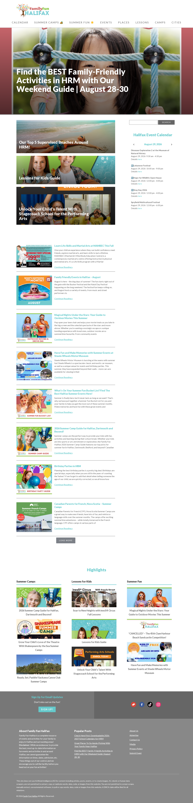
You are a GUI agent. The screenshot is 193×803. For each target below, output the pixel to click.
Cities (176, 22)
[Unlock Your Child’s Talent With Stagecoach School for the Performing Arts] (94, 665)
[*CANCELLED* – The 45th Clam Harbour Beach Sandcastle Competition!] (149, 624)
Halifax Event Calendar (152, 135)
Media (132, 744)
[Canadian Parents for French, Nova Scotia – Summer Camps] (34, 517)
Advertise (134, 735)
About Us (134, 730)
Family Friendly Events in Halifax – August (77, 277)
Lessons (142, 22)
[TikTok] (150, 704)
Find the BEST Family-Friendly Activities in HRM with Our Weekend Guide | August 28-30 (93, 753)
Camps (160, 22)
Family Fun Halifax (30, 796)
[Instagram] (158, 704)
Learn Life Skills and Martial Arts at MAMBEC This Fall (84, 245)
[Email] (133, 704)
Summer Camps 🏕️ (48, 22)
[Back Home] (45, 10)
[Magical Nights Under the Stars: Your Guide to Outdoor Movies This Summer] (34, 328)
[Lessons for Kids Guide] (94, 638)
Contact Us (135, 739)
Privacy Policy (136, 748)
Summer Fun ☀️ (81, 22)
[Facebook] (141, 704)
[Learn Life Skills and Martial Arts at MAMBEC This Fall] (34, 255)
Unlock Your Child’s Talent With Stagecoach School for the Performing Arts (94, 673)
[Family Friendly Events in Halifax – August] (34, 290)
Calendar (20, 22)
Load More (65, 540)
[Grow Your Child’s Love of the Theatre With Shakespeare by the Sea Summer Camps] (38, 638)
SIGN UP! (47, 709)
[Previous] (134, 145)
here (140, 159)
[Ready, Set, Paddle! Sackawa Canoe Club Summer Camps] (38, 673)
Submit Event (136, 753)
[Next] (172, 145)
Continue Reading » (63, 267)
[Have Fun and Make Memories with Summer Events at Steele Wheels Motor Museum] (34, 366)
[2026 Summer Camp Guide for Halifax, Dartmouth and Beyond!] (34, 441)
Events (106, 22)
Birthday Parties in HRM (67, 466)
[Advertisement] (66, 233)
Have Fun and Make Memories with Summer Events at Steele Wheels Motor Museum (149, 669)
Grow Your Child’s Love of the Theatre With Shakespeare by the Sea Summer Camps (38, 646)
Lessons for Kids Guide (94, 642)
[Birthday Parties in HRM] (34, 479)
